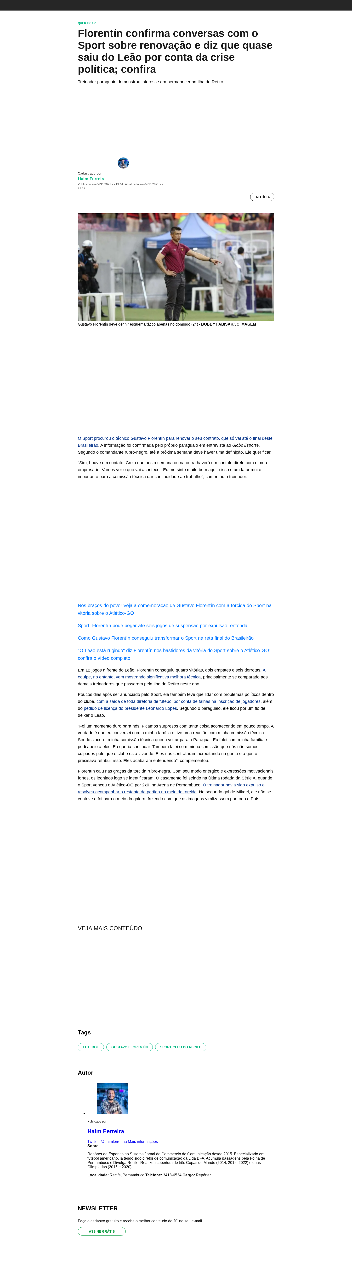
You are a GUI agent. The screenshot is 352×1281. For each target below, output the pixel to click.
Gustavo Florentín (129, 1047)
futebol (91, 1047)
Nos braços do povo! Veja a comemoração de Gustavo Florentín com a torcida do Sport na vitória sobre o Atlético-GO (175, 609)
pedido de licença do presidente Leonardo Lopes (130, 708)
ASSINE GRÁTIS (102, 1231)
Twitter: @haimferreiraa (107, 1142)
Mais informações (143, 1142)
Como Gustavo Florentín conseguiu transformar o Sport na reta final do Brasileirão (166, 638)
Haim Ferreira (92, 178)
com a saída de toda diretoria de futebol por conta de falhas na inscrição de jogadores (179, 701)
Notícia (263, 197)
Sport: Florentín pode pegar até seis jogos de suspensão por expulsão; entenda (162, 625)
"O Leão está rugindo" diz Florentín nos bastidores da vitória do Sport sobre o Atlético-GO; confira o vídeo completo (174, 654)
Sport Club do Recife (180, 1047)
